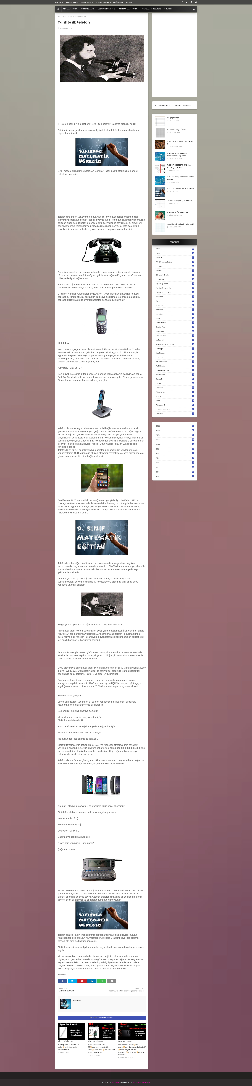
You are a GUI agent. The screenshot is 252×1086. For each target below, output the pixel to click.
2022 (175, 444)
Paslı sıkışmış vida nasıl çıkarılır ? (180, 142)
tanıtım (175, 383)
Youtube (175, 270)
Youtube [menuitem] (168, 9)
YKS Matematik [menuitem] (70, 9)
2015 (174, 476)
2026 (175, 426)
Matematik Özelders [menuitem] (151, 9)
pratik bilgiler (175, 366)
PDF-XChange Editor (175, 262)
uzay (175, 400)
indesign (175, 314)
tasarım (175, 387)
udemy (175, 396)
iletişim (129, 2)
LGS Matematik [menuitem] (87, 9)
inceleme (175, 309)
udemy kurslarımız (183, 105)
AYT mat (175, 249)
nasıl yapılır (175, 353)
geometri (175, 296)
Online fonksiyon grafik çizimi (179, 200)
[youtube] (195, 2)
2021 (175, 449)
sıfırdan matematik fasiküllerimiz (109, 2)
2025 (175, 430)
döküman (175, 279)
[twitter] (186, 2)
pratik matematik (174, 370)
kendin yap (175, 327)
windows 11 (175, 405)
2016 (175, 472)
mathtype (175, 348)
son (69, 16)
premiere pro (175, 374)
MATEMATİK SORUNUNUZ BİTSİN (180, 188)
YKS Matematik (72, 2)
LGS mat (175, 257)
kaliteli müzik (175, 322)
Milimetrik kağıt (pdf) (176, 129)
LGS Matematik (87, 2)
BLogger (115, 1082)
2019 (175, 458)
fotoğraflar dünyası (175, 292)
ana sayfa (59, 2)
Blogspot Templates (141, 1082)
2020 (175, 453)
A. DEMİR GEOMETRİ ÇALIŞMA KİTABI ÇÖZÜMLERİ (179, 166)
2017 (175, 467)
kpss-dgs (175, 331)
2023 (175, 439)
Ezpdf (175, 253)
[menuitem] (58, 9)
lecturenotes (175, 335)
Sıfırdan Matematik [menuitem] (128, 9)
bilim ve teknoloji (175, 275)
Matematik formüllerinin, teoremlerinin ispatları (177, 154)
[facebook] (182, 2)
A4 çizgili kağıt (173, 117)
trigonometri (174, 392)
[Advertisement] (102, 101)
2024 (175, 435)
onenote (175, 357)
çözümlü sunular (175, 409)
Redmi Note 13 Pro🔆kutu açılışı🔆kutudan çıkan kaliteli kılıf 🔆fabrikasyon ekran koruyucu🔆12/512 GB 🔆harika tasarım (132, 1049)
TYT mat (175, 266)
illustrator (175, 305)
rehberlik (175, 379)
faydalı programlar (175, 288)
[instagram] (191, 2)
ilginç (175, 301)
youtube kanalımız (162, 105)
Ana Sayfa (62, 16)
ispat (175, 318)
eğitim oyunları (175, 283)
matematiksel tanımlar (175, 344)
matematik (175, 340)
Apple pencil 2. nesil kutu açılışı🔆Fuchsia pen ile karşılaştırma (68, 1047)
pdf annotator (175, 361)
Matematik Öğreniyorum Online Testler (180, 178)
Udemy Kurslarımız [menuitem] (106, 9)
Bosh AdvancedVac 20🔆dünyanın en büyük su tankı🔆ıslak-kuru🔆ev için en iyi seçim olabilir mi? (101, 1048)
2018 (175, 462)
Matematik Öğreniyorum (177, 212)
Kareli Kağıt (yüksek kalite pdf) (180, 224)
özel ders (175, 413)
